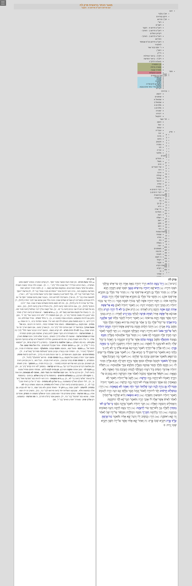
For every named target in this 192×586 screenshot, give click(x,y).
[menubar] (96, 38)
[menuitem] (93, 38)
